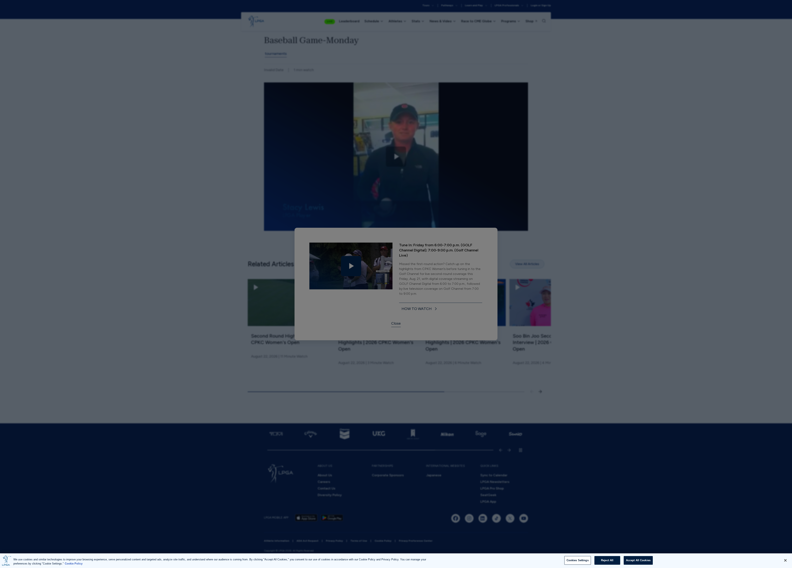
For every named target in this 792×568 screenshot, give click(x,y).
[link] (420, 309)
